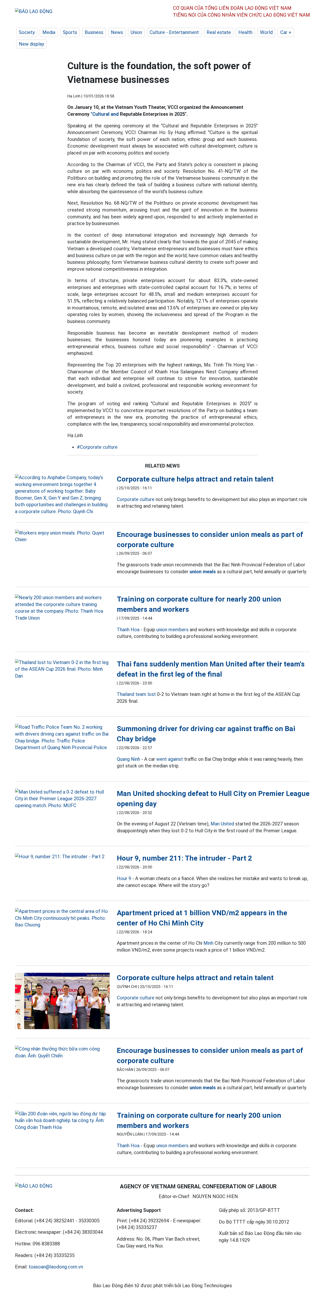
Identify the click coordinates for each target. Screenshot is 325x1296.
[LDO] (62, 494)
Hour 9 (124, 878)
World (266, 32)
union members (172, 629)
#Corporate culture (97, 447)
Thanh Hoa (128, 629)
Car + (285, 32)
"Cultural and (105, 114)
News (117, 32)
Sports (70, 32)
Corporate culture (135, 499)
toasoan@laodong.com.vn (56, 1267)
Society (27, 32)
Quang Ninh (128, 759)
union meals (203, 571)
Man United (222, 824)
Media (48, 32)
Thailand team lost (136, 694)
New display (31, 44)
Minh (208, 943)
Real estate (219, 32)
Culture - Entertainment (174, 32)
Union (136, 32)
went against (169, 759)
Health (245, 32)
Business (94, 32)
